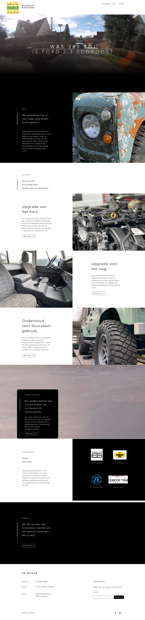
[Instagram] (120, 613)
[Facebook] (115, 613)
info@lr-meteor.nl (47, 587)
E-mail (95, 592)
